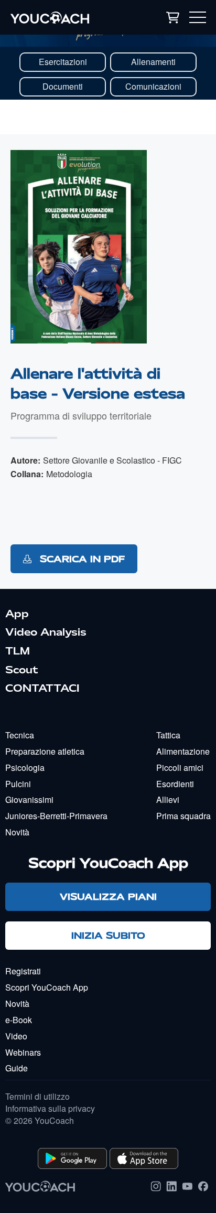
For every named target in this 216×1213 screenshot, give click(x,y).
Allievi (167, 799)
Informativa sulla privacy (50, 1108)
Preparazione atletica (44, 751)
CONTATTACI (42, 688)
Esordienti (175, 784)
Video (16, 1036)
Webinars (23, 1052)
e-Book (18, 1020)
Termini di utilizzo (37, 1096)
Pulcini (18, 784)
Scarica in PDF (81, 559)
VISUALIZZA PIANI (108, 896)
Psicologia (25, 767)
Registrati (23, 971)
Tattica (168, 735)
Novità (17, 832)
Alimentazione (183, 751)
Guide (16, 1068)
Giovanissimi (29, 799)
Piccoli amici (179, 767)
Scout (21, 670)
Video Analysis (46, 632)
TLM (17, 651)
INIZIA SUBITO (108, 935)
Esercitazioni (63, 62)
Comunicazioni (153, 86)
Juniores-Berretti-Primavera (56, 816)
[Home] (65, 17)
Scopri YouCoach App (46, 987)
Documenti (62, 86)
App (17, 613)
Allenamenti (153, 62)
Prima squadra (183, 816)
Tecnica (19, 735)
